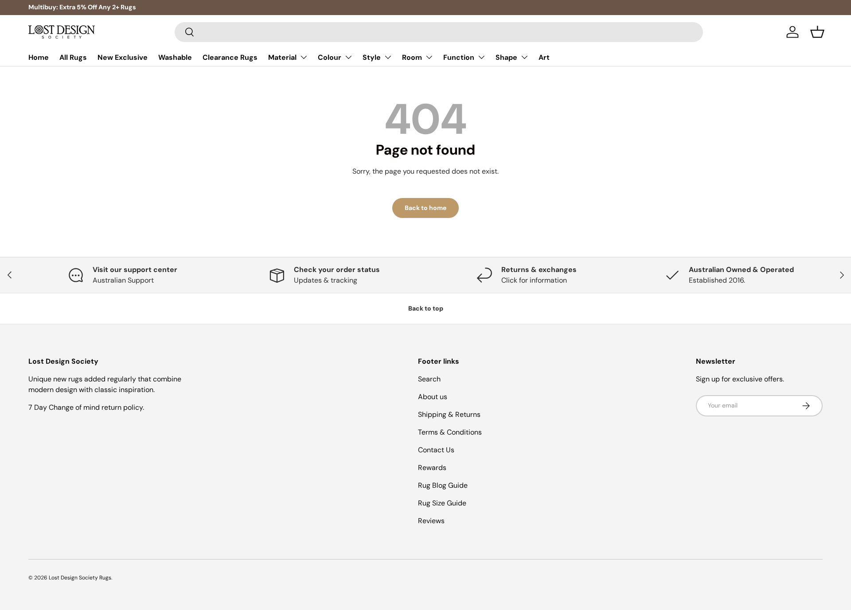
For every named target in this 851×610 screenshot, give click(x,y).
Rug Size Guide (442, 503)
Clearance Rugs (230, 57)
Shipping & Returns (449, 414)
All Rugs (73, 57)
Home (38, 57)
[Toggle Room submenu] (429, 57)
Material (282, 57)
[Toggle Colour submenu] (348, 57)
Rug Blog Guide (443, 485)
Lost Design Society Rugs (80, 577)
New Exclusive (123, 57)
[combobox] (439, 32)
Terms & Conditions (450, 432)
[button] (817, 32)
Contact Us (436, 450)
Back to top (425, 308)
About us (432, 396)
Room (412, 57)
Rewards (432, 467)
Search (429, 379)
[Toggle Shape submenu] (524, 57)
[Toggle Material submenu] (303, 57)
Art (544, 57)
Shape (506, 57)
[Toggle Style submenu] (388, 57)
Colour (329, 57)
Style (372, 57)
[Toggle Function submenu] (481, 57)
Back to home (425, 208)
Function (458, 57)
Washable (175, 57)
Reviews (431, 520)
